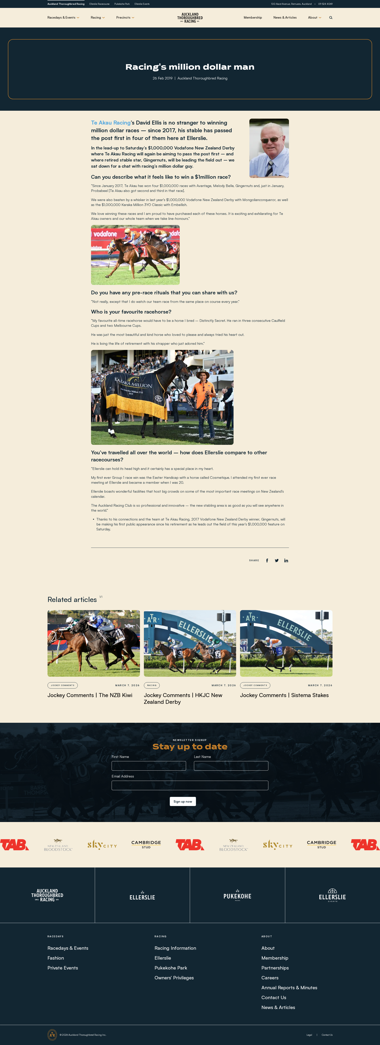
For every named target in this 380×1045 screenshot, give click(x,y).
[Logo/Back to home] (190, 18)
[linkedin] (286, 560)
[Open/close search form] (330, 17)
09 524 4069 (325, 3)
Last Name (202, 756)
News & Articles (285, 17)
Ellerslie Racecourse (99, 3)
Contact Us (273, 997)
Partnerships (275, 968)
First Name (120, 756)
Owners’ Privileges (174, 978)
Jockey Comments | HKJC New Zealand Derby (183, 698)
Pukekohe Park (122, 3)
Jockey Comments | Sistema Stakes (284, 695)
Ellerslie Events (142, 3)
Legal (309, 1034)
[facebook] (267, 560)
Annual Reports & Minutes (289, 987)
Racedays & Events (68, 948)
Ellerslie (163, 958)
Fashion (56, 958)
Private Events (63, 968)
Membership (253, 17)
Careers (269, 978)
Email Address (123, 776)
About (268, 948)
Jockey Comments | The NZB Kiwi (90, 695)
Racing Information (175, 948)
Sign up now (183, 801)
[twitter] (276, 560)
